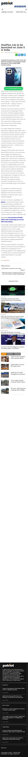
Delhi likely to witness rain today (11, 268)
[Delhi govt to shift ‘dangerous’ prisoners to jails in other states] (5, 375)
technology (6, 260)
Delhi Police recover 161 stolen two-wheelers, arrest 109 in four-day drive (18, 365)
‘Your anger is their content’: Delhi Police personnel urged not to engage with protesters (18, 381)
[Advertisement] (14, 27)
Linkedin (22, 7)
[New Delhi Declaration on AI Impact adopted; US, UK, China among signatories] (13, 324)
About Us (4, 748)
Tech (2, 52)
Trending (17, 354)
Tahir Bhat (15, 52)
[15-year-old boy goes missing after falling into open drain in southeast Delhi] (5, 390)
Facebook (19, 7)
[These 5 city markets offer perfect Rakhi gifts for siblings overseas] (5, 359)
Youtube (24, 7)
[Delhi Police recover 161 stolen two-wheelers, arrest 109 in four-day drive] (5, 367)
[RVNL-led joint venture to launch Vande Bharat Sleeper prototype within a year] (13, 308)
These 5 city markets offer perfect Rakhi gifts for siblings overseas (18, 357)
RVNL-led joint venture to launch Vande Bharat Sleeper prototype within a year (12, 317)
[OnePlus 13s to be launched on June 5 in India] (13, 77)
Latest (4, 354)
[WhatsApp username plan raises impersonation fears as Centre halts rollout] (13, 291)
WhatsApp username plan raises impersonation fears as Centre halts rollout (11, 300)
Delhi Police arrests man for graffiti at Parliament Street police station (12, 738)
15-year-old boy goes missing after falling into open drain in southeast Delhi (18, 389)
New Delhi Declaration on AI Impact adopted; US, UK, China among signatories (13, 333)
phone (3, 202)
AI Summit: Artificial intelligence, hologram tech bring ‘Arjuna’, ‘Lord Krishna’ (12, 347)
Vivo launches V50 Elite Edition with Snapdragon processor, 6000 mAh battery (12, 220)
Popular (10, 354)
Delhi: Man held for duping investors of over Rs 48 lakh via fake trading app (13, 273)
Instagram (15, 7)
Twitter (17, 7)
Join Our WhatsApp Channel (13, 88)
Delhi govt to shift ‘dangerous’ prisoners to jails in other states (18, 373)
